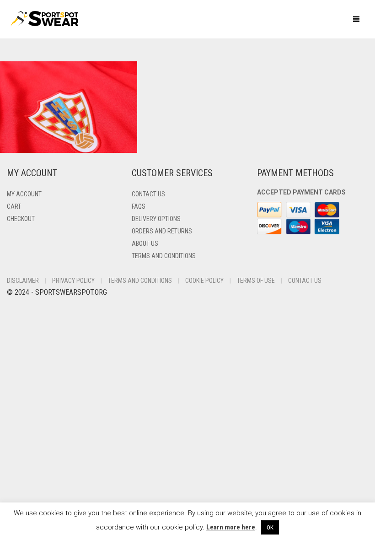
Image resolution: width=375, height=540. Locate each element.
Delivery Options (156, 218)
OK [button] (270, 527)
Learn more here (230, 527)
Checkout (21, 218)
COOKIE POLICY (204, 280)
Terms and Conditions (164, 255)
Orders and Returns (162, 231)
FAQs (138, 206)
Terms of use (256, 280)
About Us (145, 243)
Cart (14, 206)
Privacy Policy (73, 280)
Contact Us (148, 194)
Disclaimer (23, 280)
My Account (24, 194)
